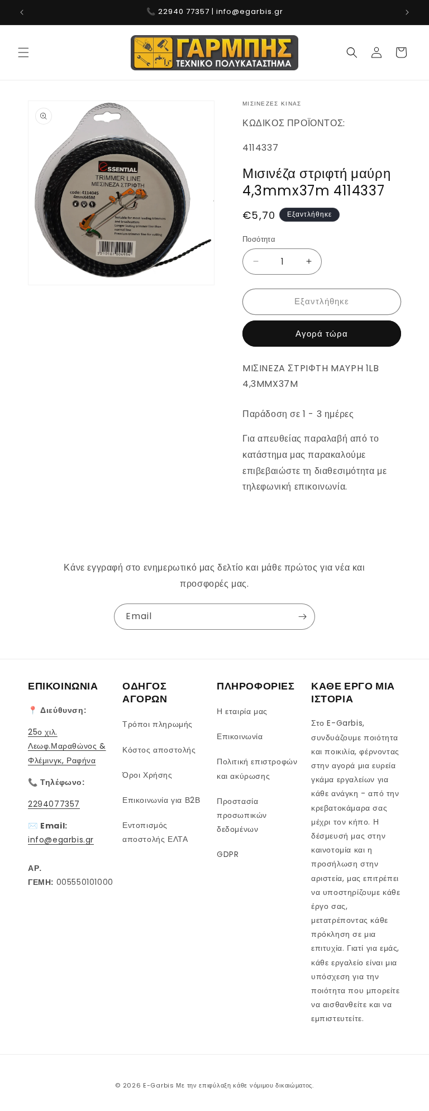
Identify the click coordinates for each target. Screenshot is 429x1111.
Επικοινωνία (240, 736)
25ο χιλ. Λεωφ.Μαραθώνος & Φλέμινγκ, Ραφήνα (67, 745)
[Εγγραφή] (302, 617)
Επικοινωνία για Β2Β (161, 800)
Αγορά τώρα (321, 333)
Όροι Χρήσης (147, 774)
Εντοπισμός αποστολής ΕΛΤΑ (155, 832)
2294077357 (54, 804)
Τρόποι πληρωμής (157, 724)
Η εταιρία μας (242, 711)
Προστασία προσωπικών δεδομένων (242, 815)
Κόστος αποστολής (159, 749)
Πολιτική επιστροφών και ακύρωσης (257, 768)
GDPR (228, 854)
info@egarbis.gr (61, 839)
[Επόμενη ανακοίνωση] (407, 12)
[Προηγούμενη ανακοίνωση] (21, 12)
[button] (23, 52)
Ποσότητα (258, 239)
